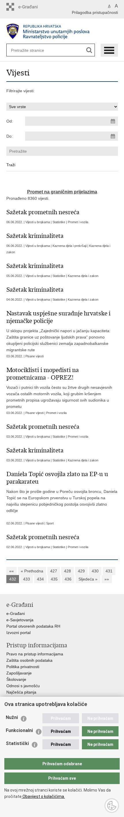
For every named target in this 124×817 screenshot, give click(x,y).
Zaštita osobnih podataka (29, 660)
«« (11, 571)
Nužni (12, 717)
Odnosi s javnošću (23, 685)
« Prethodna (32, 571)
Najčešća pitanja (21, 692)
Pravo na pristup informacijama (34, 654)
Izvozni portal (18, 632)
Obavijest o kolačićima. (43, 796)
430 (95, 571)
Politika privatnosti (22, 666)
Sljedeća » (87, 579)
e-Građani (15, 613)
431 (109, 571)
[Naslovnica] (62, 31)
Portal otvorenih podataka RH (33, 626)
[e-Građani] (31, 7)
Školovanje (16, 679)
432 (12, 579)
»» (106, 579)
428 (67, 571)
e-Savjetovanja (19, 620)
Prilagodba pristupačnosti (95, 12)
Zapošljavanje (19, 673)
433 (26, 579)
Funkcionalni (19, 730)
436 (68, 579)
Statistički (17, 743)
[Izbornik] (109, 50)
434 (40, 579)
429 (81, 571)
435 (54, 579)
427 (53, 571)
